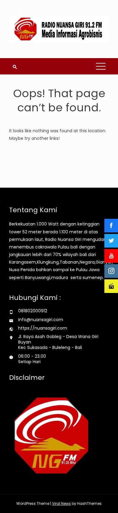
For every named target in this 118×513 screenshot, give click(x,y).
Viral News (61, 503)
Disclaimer (27, 377)
